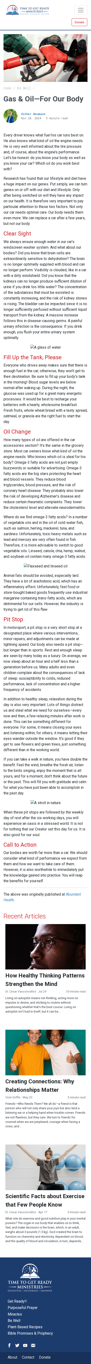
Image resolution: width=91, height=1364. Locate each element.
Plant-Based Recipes (25, 1327)
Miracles (15, 1314)
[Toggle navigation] (80, 10)
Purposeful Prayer (23, 1307)
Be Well (24, 88)
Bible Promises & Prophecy (30, 1333)
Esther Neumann (33, 114)
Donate (79, 22)
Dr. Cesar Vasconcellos (20, 991)
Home (7, 88)
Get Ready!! (17, 1301)
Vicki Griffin (13, 1097)
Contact (28, 1357)
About (12, 1357)
